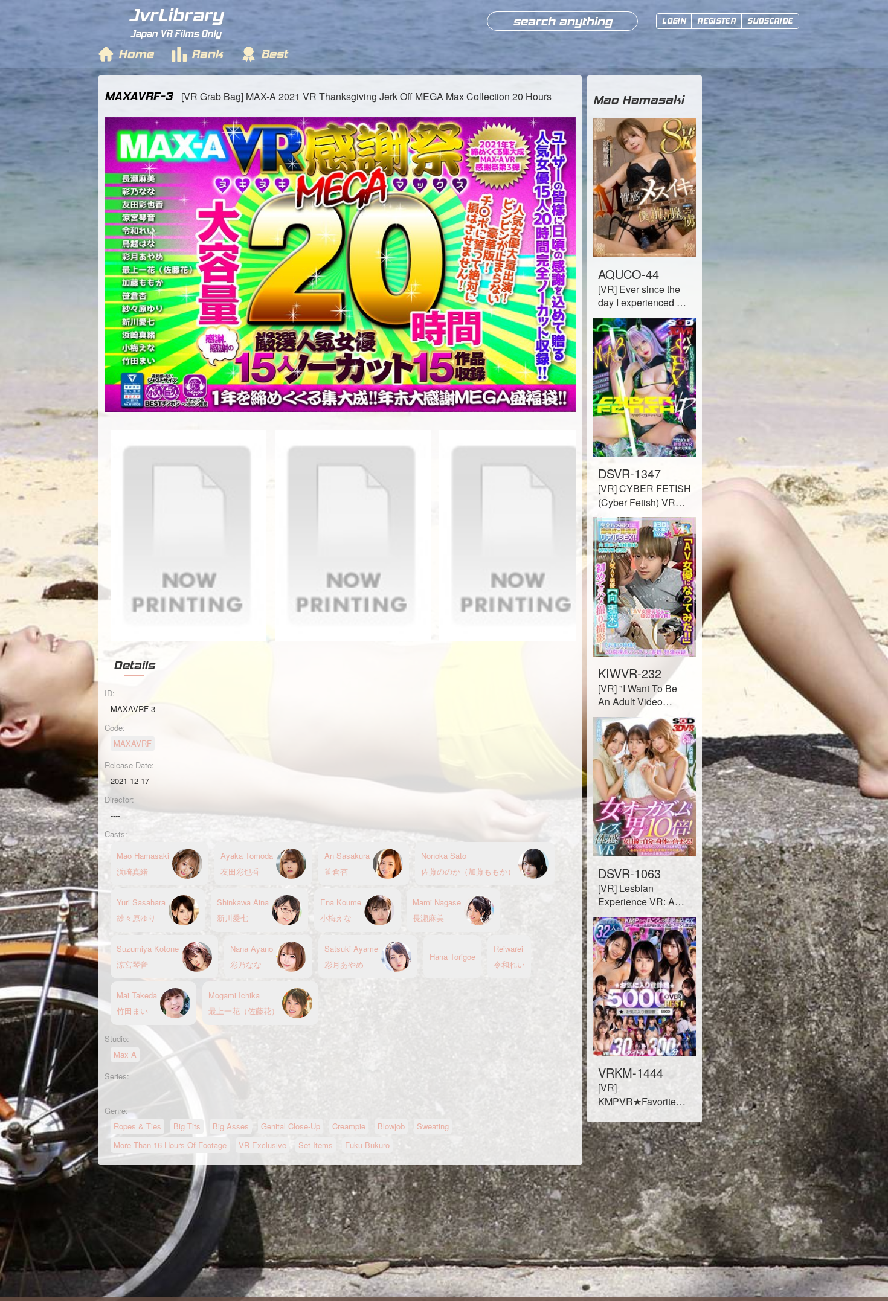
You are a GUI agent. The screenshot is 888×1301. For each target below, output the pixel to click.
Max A (125, 1054)
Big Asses (231, 1126)
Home (135, 54)
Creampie (348, 1126)
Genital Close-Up (290, 1126)
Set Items (315, 1145)
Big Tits (187, 1126)
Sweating (433, 1126)
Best (274, 54)
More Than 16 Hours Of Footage (170, 1145)
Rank (207, 54)
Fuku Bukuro (367, 1145)
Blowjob (391, 1126)
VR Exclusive (262, 1145)
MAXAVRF (133, 743)
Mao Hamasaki (638, 99)
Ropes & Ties (137, 1126)
